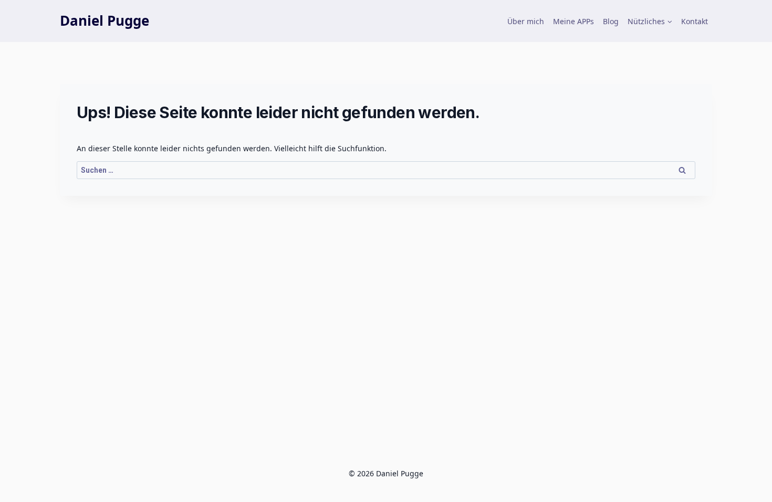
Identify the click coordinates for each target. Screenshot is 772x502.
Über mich (525, 21)
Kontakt (694, 21)
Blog (611, 21)
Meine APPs (573, 21)
